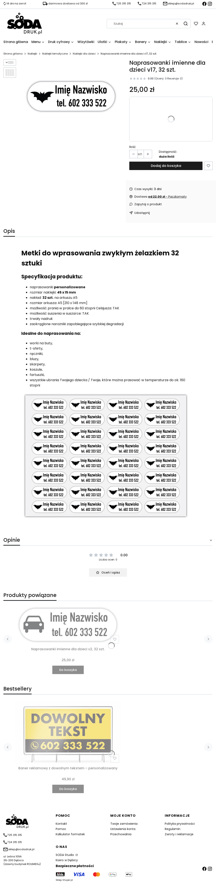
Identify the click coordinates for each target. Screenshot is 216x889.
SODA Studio (65, 855)
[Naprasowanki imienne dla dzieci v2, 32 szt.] (68, 624)
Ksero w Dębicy (67, 860)
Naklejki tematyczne (55, 53)
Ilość (132, 147)
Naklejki (32, 53)
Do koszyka (68, 670)
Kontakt (61, 824)
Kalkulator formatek (70, 834)
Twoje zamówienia (124, 824)
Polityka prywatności (180, 824)
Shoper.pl (67, 880)
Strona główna (13, 53)
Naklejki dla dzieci (84, 53)
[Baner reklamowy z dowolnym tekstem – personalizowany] (68, 732)
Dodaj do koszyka (166, 165)
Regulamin (172, 829)
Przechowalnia (120, 834)
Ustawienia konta (122, 829)
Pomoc (61, 829)
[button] (185, 23)
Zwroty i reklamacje (179, 834)
